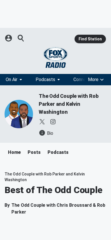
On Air (11, 79)
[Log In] (9, 38)
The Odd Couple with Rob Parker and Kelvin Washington (68, 104)
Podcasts (45, 79)
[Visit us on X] (42, 121)
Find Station (90, 39)
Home (14, 152)
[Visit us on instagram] (53, 121)
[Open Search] (21, 38)
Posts (34, 152)
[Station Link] (55, 57)
